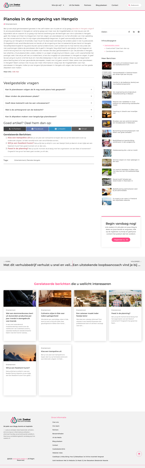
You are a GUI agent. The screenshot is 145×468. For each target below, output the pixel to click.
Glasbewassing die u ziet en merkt (125, 150)
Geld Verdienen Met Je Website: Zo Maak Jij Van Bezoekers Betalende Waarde (80, 460)
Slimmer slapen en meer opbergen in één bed (126, 160)
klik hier (16, 72)
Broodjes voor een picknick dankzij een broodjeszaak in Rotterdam (125, 122)
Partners (87, 5)
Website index (57, 453)
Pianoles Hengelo (33, 160)
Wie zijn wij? (57, 5)
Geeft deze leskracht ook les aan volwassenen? (48, 103)
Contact (115, 5)
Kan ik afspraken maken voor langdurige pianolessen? (48, 117)
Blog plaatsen (101, 5)
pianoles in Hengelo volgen (82, 29)
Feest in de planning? (18, 148)
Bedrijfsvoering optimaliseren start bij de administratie (125, 189)
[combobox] (134, 5)
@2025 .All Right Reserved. (20, 459)
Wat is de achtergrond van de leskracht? (48, 110)
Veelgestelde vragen (111, 45)
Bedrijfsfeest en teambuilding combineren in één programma (124, 141)
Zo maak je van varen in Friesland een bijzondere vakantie (125, 199)
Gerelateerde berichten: (114, 51)
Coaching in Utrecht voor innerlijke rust (125, 112)
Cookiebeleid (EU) (58, 449)
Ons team (55, 426)
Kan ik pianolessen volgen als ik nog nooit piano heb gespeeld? (48, 89)
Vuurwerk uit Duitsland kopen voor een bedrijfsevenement (125, 63)
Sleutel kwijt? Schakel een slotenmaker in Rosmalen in (123, 180)
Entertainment (11, 24)
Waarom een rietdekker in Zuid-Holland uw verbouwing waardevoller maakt (126, 103)
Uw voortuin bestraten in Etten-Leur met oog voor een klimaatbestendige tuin (126, 171)
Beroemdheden (58, 433)
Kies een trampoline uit (19, 138)
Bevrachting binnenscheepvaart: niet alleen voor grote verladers (126, 131)
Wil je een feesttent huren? (21, 143)
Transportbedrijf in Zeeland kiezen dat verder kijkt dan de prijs (125, 73)
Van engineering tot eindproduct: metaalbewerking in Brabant (124, 93)
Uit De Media (74, 5)
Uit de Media (56, 437)
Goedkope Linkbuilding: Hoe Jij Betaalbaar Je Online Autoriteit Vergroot (78, 456)
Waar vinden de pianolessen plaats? (48, 96)
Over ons (55, 422)
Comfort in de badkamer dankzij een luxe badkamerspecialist (126, 83)
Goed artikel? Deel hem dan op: (117, 48)
